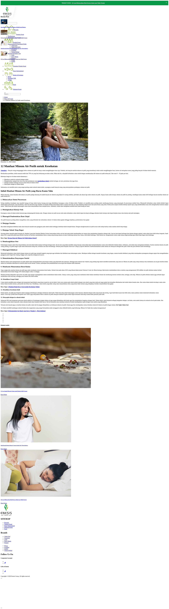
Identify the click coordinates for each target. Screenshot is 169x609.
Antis (5, 539)
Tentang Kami (8, 524)
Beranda (6, 522)
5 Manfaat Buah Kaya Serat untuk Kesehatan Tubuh (24, 287)
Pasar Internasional (9, 526)
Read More (4, 394)
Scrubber (6, 547)
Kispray (6, 543)
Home (6, 97)
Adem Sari (7, 536)
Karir (5, 529)
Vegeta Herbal (8, 550)
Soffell (6, 549)
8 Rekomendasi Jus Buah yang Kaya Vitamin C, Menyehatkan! (27, 311)
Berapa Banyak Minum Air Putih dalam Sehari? (22, 238)
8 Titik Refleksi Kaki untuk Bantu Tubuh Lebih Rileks (87, 3)
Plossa (6, 546)
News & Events (8, 99)
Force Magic (7, 541)
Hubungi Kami (8, 527)
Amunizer (4, 170)
